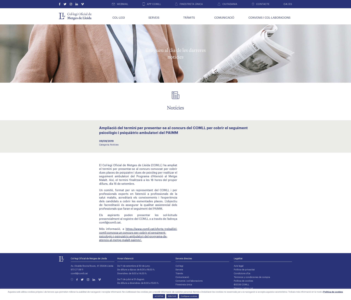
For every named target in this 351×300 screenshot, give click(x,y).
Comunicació (182, 277)
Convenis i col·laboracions (189, 281)
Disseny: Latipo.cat (243, 288)
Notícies (114, 145)
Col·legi (179, 266)
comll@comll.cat (110, 222)
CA (285, 4)
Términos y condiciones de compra (252, 277)
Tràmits (179, 273)
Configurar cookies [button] (189, 296)
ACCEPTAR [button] (159, 296)
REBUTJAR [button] (172, 296)
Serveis (179, 270)
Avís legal (238, 266)
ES (290, 4)
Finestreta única (184, 285)
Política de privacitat (244, 270)
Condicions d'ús (242, 273)
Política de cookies (243, 281)
